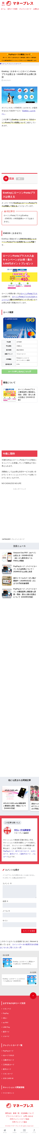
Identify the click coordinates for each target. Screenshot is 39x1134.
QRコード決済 (12, 9)
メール (6, 911)
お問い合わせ (28, 1116)
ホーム (3, 9)
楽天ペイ (6, 1032)
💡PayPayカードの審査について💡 (19, 57)
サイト (5, 921)
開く (20, 179)
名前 (5, 901)
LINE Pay (6, 1027)
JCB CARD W (8, 1078)
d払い (5, 1018)
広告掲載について (27, 1113)
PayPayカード (8, 851)
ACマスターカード (22, 851)
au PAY (5, 1022)
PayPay (6, 1013)
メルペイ (6, 1036)
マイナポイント (8, 1093)
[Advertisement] (19, 31)
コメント (7, 883)
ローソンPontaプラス (29, 293)
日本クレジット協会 (19, 1122)
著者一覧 (16, 1113)
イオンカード (8, 1074)
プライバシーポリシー (14, 1116)
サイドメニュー (24, 1132)
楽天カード (14, 854)
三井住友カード (8, 1064)
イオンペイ (7, 1009)
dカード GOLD (8, 1055)
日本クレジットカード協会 (19, 1119)
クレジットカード (25, 9)
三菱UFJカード (25, 854)
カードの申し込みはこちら (18, 371)
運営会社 (8, 1113)
